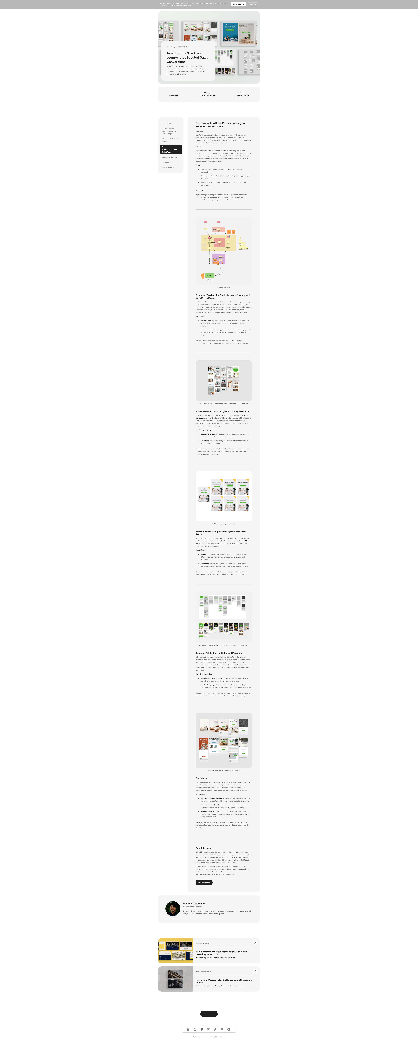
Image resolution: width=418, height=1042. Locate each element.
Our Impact (166, 162)
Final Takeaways (168, 168)
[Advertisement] (209, 109)
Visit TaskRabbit (204, 882)
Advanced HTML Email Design (170, 140)
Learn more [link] (187, 5)
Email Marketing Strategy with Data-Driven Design (169, 131)
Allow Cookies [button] (238, 4)
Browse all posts (209, 1014)
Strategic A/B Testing (169, 157)
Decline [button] (253, 4)
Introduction (166, 123)
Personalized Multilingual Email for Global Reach (169, 149)
